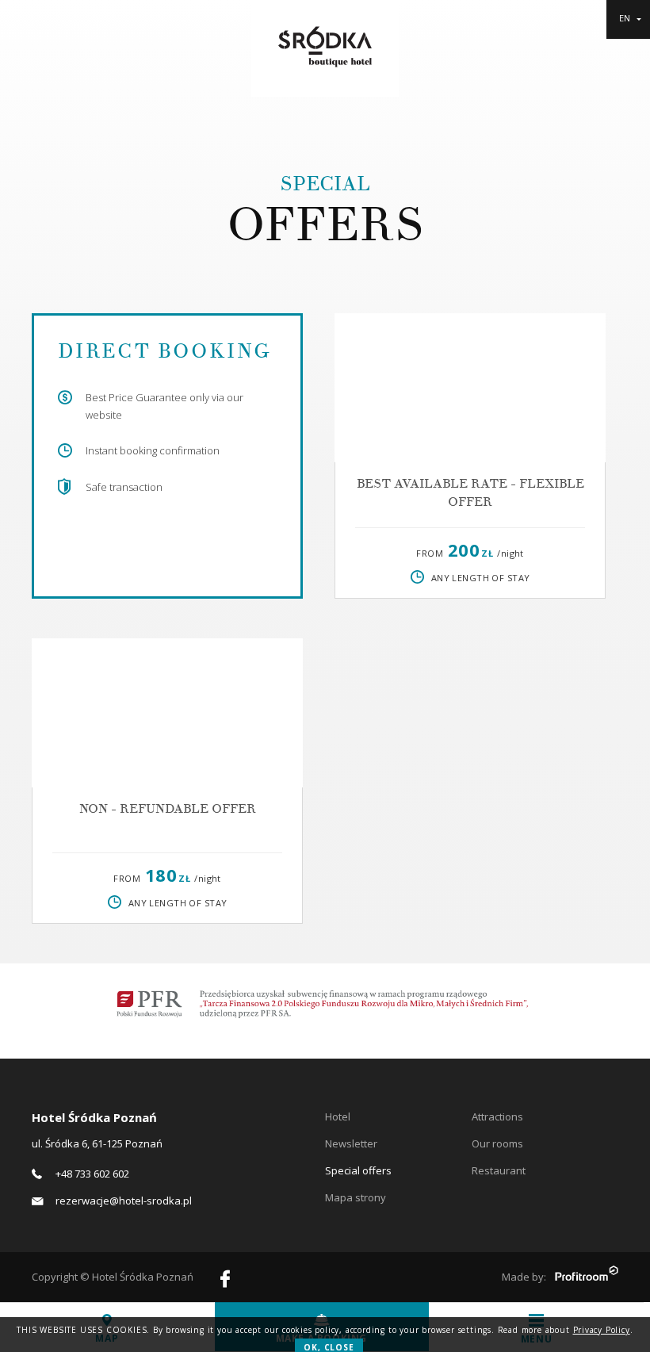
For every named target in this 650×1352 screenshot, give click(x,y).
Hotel (337, 1116)
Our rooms (497, 1143)
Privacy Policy (601, 1329)
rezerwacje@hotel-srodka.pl (123, 1200)
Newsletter (351, 1143)
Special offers (358, 1170)
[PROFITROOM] (586, 1275)
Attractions (497, 1116)
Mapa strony (355, 1197)
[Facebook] (225, 1281)
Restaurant (499, 1170)
